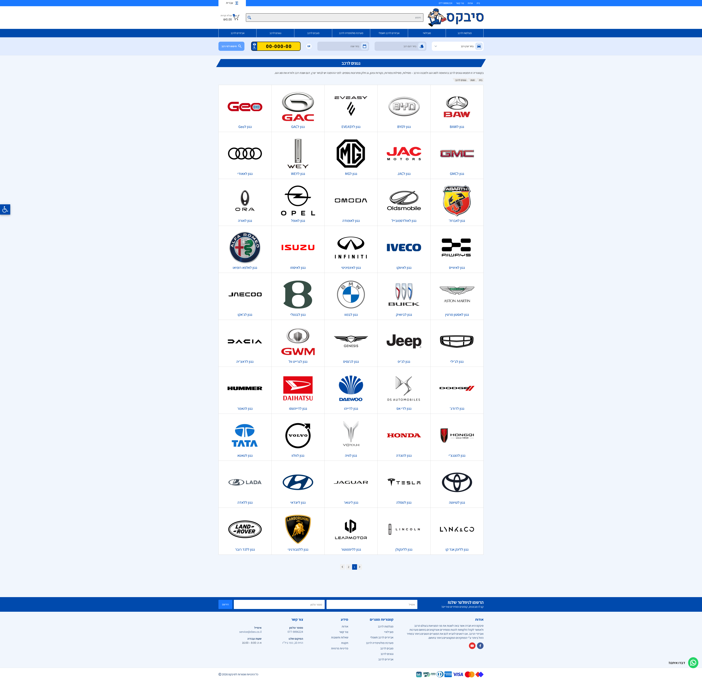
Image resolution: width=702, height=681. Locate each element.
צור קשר (460, 3)
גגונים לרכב (275, 33)
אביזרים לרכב (237, 33)
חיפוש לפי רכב (229, 46)
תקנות (344, 643)
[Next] (342, 567)
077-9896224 (445, 3)
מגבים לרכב (313, 33)
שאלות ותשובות (339, 637)
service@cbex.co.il (250, 632)
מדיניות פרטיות (339, 648)
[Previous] (359, 567)
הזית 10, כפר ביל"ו (292, 643)
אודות (470, 3)
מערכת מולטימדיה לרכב (351, 33)
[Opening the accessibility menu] (5, 209)
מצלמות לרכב (465, 33)
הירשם (225, 604)
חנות (472, 80)
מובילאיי (427, 33)
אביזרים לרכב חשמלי (389, 33)
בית (478, 3)
